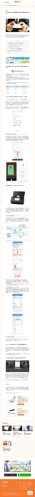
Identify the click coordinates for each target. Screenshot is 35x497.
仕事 (4, 5)
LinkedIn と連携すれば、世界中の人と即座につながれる (15, 50)
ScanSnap (16, 432)
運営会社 (24, 482)
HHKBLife (24, 487)
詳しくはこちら (7, 341)
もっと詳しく (20, 404)
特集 (20, 483)
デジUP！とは (17, 482)
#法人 (20, 437)
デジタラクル (24, 488)
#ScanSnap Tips (17, 437)
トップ (2, 5)
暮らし (20, 485)
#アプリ (14, 437)
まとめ (9, 52)
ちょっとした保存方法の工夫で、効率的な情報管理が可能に (15, 48)
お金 (20, 486)
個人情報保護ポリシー (30, 482)
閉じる (33, 490)
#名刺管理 (4, 436)
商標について (29, 485)
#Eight (28, 437)
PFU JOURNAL (24, 486)
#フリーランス (15, 436)
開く (27, 45)
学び (20, 487)
